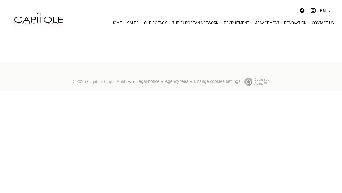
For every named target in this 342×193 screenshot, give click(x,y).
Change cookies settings (217, 81)
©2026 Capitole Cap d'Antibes (102, 81)
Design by (261, 82)
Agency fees (176, 81)
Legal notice (148, 81)
